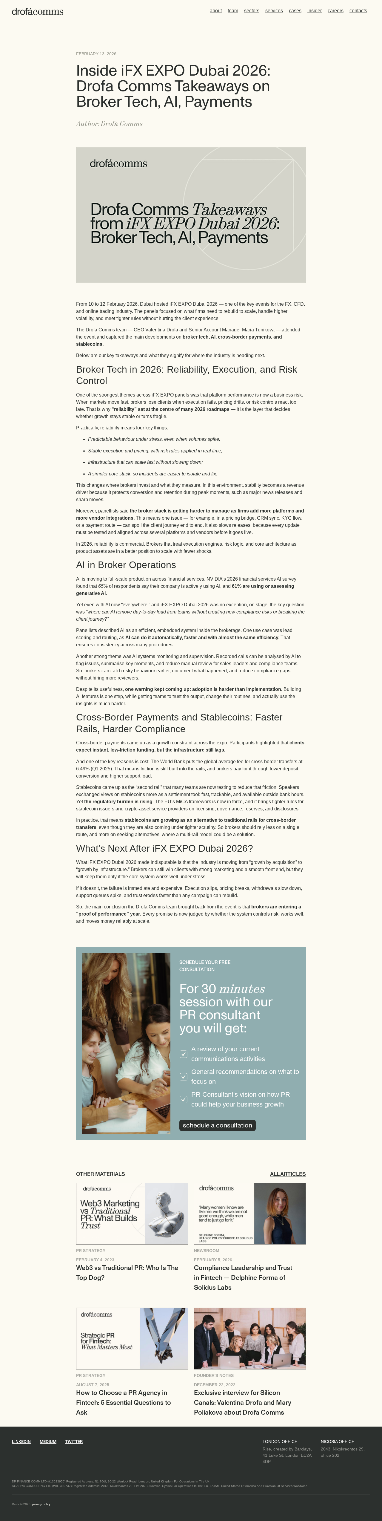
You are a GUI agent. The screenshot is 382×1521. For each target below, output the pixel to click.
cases (295, 10)
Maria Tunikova (258, 329)
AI (78, 579)
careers (336, 10)
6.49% (83, 768)
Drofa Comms (100, 329)
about (216, 10)
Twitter (74, 1442)
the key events (254, 304)
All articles (288, 1174)
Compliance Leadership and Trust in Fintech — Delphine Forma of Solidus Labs (243, 1277)
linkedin (21, 1442)
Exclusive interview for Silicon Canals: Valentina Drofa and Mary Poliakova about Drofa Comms (242, 1402)
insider (314, 10)
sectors (251, 10)
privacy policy (41, 1504)
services (274, 10)
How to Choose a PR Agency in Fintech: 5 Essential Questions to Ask (123, 1402)
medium (48, 1442)
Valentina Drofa (161, 329)
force (237, 801)
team (233, 10)
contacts (358, 10)
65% (103, 586)
